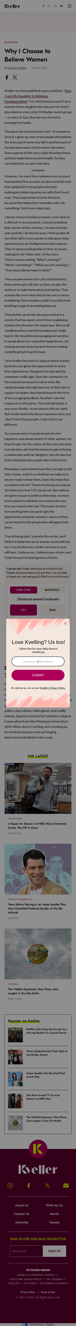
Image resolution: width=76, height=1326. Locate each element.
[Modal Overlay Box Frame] (38, 663)
